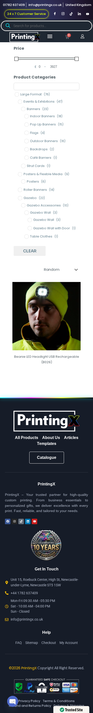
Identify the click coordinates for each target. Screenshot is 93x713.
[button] (50, 36)
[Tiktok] (71, 14)
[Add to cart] (75, 287)
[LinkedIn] (79, 14)
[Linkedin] (28, 521)
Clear (29, 251)
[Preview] (75, 302)
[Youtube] (87, 14)
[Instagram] (63, 14)
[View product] (75, 295)
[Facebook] (55, 14)
